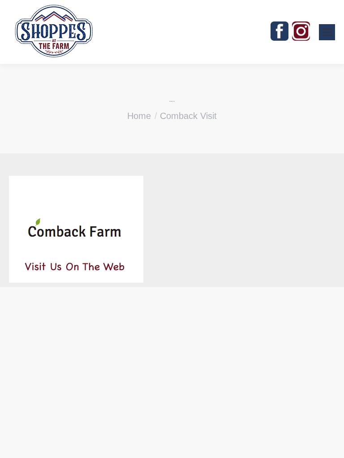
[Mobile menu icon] (327, 32)
